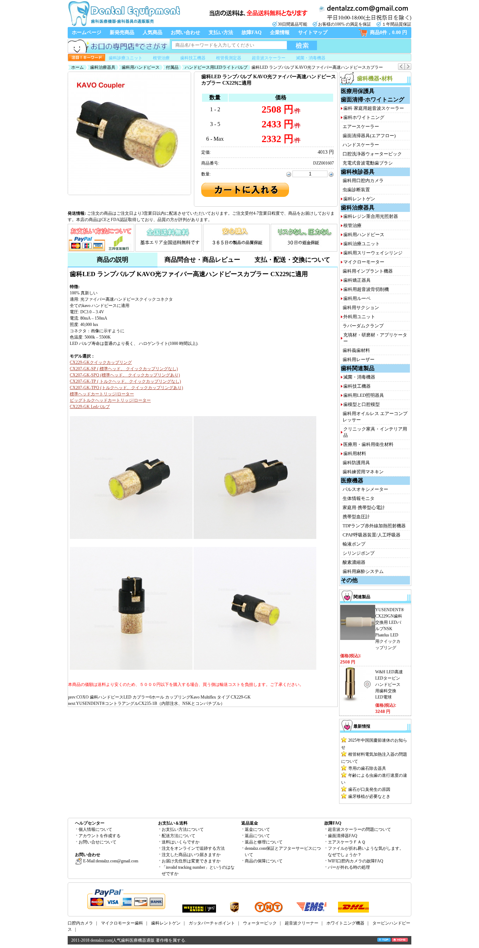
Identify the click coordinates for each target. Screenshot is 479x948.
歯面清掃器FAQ (342, 835)
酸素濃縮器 (354, 562)
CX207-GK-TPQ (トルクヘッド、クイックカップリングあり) (126, 387)
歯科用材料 (354, 453)
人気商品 (152, 32)
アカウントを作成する (100, 835)
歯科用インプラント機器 (368, 271)
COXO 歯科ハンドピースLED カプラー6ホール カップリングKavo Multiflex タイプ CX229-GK (163, 697)
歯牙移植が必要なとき (369, 796)
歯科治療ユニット (361, 243)
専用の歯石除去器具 (367, 768)
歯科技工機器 (192, 57)
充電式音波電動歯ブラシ (368, 163)
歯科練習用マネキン (363, 471)
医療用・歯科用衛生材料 (368, 444)
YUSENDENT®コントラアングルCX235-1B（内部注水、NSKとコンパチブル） (150, 703)
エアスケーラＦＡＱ (346, 842)
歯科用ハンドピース (141, 67)
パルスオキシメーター (365, 489)
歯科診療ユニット (125, 57)
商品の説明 (112, 259)
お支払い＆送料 (173, 823)
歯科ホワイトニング (363, 117)
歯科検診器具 (358, 172)
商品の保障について (264, 861)
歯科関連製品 (358, 368)
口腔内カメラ (80, 923)
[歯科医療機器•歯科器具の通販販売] (124, 25)
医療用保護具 (358, 91)
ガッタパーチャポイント (212, 923)
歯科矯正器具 (357, 280)
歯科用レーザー (359, 359)
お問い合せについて (97, 842)
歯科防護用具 (356, 462)
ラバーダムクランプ (363, 325)
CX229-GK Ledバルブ (90, 406)
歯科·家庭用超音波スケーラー (373, 108)
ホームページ (86, 32)
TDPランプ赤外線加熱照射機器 (374, 525)
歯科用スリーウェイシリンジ (373, 252)
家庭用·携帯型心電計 (364, 507)
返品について (257, 835)
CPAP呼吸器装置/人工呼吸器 (371, 535)
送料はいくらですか (181, 842)
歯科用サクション (361, 307)
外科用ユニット (359, 316)
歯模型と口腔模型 (361, 404)
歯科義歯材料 (356, 350)
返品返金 (249, 823)
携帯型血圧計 (356, 516)
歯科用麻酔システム (363, 571)
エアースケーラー (361, 126)
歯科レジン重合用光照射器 (370, 216)
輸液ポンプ (354, 544)
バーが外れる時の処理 (349, 867)
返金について (257, 829)
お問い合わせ (185, 32)
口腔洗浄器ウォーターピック (372, 153)
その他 (349, 580)
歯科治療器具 (102, 67)
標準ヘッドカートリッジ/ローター (102, 394)
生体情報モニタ (359, 498)
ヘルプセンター (89, 823)
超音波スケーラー (268, 57)
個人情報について (95, 829)
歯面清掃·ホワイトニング (372, 99)
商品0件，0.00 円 (388, 32)
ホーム (77, 67)
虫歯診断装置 (356, 189)
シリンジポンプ (359, 553)
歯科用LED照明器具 (363, 395)
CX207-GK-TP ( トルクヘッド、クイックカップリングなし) (125, 381)
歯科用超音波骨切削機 (366, 289)
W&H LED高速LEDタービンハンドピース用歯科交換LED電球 (389, 684)
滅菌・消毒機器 (310, 57)
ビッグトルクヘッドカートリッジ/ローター (110, 400)
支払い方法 (221, 32)
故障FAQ (252, 32)
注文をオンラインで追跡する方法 (193, 848)
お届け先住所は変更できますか (191, 861)
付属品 (172, 67)
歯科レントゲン (359, 198)
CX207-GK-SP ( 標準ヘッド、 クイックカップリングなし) (124, 368)
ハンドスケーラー (361, 144)
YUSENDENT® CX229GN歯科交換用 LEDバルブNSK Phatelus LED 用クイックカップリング (389, 628)
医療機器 (352, 480)
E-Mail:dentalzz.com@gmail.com (110, 861)
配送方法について (178, 835)
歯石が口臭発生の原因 (369, 789)
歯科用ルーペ (357, 298)
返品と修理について (264, 842)
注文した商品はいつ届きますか (191, 854)
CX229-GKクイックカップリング (101, 362)
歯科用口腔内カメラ (363, 180)
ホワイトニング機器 (345, 923)
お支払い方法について (183, 829)
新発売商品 (122, 32)
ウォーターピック (260, 923)
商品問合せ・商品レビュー (202, 259)
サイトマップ (313, 32)
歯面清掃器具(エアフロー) (369, 135)
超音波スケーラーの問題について (359, 829)
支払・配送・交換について (292, 259)
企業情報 (280, 32)
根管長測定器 (228, 57)
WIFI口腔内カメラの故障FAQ (355, 861)
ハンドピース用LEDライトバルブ (216, 67)
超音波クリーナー (301, 923)
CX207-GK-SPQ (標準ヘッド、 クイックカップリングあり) (125, 375)
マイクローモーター (363, 262)
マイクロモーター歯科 (122, 923)
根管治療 (161, 57)
